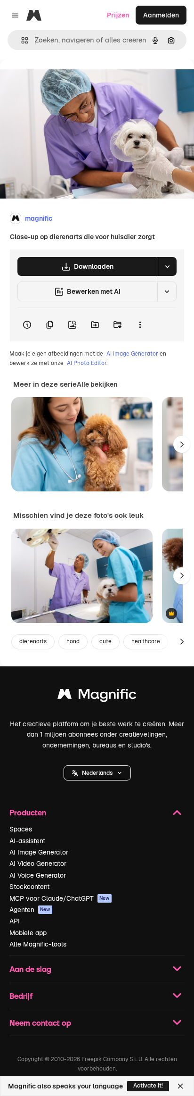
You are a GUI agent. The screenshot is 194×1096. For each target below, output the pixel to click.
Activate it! (148, 1085)
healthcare (145, 641)
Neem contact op (40, 1023)
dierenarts (33, 641)
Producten (27, 812)
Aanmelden (161, 15)
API (14, 921)
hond (73, 641)
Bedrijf (20, 996)
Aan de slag (30, 969)
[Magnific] (97, 696)
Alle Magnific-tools (37, 944)
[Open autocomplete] (21, 40)
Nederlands (97, 773)
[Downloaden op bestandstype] (167, 266)
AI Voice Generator (37, 875)
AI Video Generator (37, 863)
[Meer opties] (139, 324)
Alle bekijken (97, 384)
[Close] (180, 1086)
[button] (97, 772)
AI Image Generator (132, 353)
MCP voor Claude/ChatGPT (59, 898)
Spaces (20, 829)
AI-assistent (27, 841)
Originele (62, 80)
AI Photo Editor (86, 363)
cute (105, 641)
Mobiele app (28, 933)
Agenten (29, 909)
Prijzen (118, 15)
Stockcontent (29, 886)
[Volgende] (181, 444)
